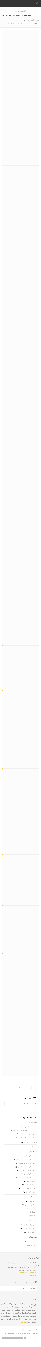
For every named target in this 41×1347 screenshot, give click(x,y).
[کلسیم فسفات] (20, 170)
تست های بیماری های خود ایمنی (25, 1159)
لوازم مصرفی (31, 1232)
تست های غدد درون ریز (28, 1170)
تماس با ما (30, 1330)
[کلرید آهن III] (20, 650)
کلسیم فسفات (20, 178)
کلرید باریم (20, 517)
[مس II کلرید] (20, 859)
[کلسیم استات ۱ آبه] (20, 111)
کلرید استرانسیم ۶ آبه (20, 589)
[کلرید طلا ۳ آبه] (20, 399)
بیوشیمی (32, 1201)
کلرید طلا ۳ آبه (20, 407)
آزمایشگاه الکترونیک (29, 1127)
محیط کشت (31, 1241)
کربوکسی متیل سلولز (20, 706)
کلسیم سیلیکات (20, 242)
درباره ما (22, 1330)
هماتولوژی (32, 1215)
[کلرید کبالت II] (20, 335)
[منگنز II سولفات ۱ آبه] (20, 823)
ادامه (23, 1322)
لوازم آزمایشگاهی (29, 1228)
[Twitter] (9, 1338)
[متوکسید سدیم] (20, 996)
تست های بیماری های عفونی (26, 1163)
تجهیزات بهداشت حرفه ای (27, 1134)
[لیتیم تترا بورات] (20, 1047)
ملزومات (34, 1220)
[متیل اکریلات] (20, 958)
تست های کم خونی (29, 1174)
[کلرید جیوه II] (20, 457)
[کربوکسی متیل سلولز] (20, 696)
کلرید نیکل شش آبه (20, 284)
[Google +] (15, 1338)
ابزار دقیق (34, 1122)
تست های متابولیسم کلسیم (27, 1177)
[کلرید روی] (20, 428)
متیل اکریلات (20, 966)
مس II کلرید (20, 867)
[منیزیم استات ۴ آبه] (20, 39)
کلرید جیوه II (20, 466)
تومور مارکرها (31, 1181)
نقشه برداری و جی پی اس (27, 1137)
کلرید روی (20, 437)
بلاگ (36, 1330)
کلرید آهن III (20, 658)
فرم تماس (33, 1275)
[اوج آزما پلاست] (20, 11)
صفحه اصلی (33, 1147)
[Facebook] (12, 1338)
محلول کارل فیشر (20, 918)
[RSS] (3, 1338)
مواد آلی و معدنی (30, 1245)
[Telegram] (25, 1338)
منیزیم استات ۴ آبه (20, 52)
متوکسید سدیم (20, 1005)
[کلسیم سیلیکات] (20, 233)
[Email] (6, 1338)
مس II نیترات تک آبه (20, 784)
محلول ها (34, 1197)
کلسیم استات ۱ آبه (20, 127)
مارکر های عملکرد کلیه (28, 1188)
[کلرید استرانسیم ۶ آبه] (20, 579)
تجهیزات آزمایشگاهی (30, 1142)
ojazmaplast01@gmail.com (28, 1272)
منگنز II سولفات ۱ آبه (20, 832)
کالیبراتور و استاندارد (29, 1208)
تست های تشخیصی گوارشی (26, 1167)
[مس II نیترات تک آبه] (20, 774)
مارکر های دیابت (30, 1185)
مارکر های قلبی (30, 1192)
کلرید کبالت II (21, 344)
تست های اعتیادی (30, 1156)
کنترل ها (32, 1212)
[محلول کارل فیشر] (20, 910)
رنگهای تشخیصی (30, 1205)
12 (11, 1087)
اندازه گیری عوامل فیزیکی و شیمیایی (24, 1130)
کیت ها (35, 1151)
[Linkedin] (18, 1338)
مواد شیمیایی (33, 1237)
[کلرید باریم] (20, 508)
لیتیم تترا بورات (20, 1056)
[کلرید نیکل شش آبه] (20, 275)
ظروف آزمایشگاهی (29, 1225)
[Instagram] (21, 1338)
